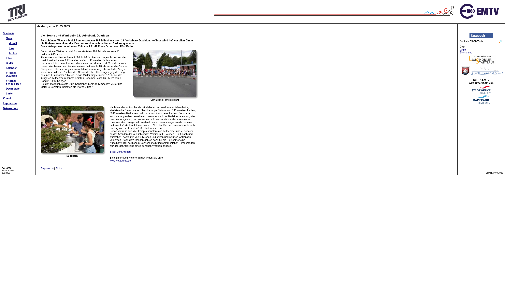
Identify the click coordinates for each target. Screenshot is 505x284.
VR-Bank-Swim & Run (13, 82)
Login (463, 49)
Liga (11, 48)
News (9, 38)
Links (9, 93)
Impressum (10, 103)
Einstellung (466, 52)
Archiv (13, 53)
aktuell (13, 43)
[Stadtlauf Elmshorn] (481, 63)
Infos (9, 58)
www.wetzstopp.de (120, 160)
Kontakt (7, 98)
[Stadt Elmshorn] (481, 75)
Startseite (8, 33)
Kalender (11, 67)
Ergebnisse (47, 168)
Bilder (9, 63)
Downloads (13, 88)
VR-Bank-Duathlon (11, 74)
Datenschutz (10, 108)
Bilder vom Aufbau (120, 151)
